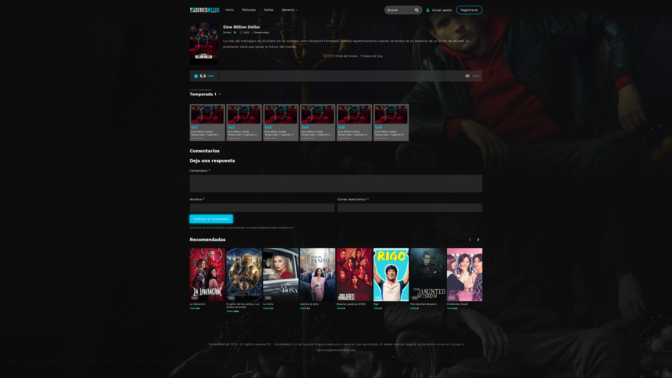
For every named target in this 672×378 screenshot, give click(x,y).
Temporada (203, 93)
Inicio (229, 10)
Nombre (197, 199)
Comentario (200, 170)
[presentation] (478, 239)
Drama (227, 32)
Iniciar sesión (442, 10)
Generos (288, 10)
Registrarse (469, 10)
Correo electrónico (353, 199)
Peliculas (249, 10)
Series (268, 10)
